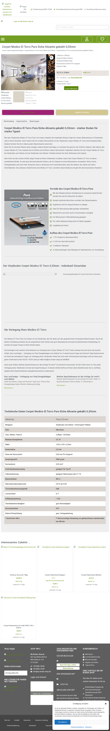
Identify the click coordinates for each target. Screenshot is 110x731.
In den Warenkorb (71, 88)
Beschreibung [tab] (9, 121)
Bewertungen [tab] (34, 121)
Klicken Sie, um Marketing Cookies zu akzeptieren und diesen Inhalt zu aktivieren (41, 694)
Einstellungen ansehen (98, 722)
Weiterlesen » (9, 388)
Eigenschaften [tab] (22, 121)
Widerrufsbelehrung (13, 725)
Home (4, 50)
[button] (106, 704)
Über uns (7, 720)
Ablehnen (79, 722)
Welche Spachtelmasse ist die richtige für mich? (78, 376)
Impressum (88, 727)
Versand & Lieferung (41, 720)
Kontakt (16, 720)
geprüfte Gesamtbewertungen (55, 580)
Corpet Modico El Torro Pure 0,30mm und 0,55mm (40, 50)
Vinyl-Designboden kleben (15, 50)
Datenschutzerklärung (77, 727)
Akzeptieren (62, 722)
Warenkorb (32, 725)
